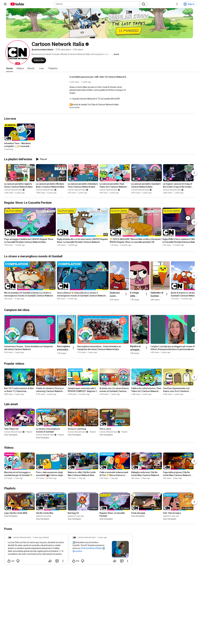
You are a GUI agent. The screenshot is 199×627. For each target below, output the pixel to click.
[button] (17, 52)
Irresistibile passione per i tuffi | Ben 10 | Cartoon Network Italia (98, 77)
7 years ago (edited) (41, 537)
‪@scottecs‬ (77, 551)
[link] (36, 550)
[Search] (143, 4)
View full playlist (10, 435)
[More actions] (126, 294)
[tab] (9, 68)
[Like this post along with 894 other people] (73, 561)
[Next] (194, 173)
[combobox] (97, 4)
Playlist (29, 432)
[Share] (50, 561)
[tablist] (99, 68)
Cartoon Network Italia (13, 190)
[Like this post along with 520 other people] (9, 561)
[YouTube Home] (17, 4)
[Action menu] (63, 561)
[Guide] (5, 4)
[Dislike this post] (18, 561)
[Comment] (57, 561)
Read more (74, 108)
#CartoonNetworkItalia (91, 548)
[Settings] (177, 4)
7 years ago (102, 537)
